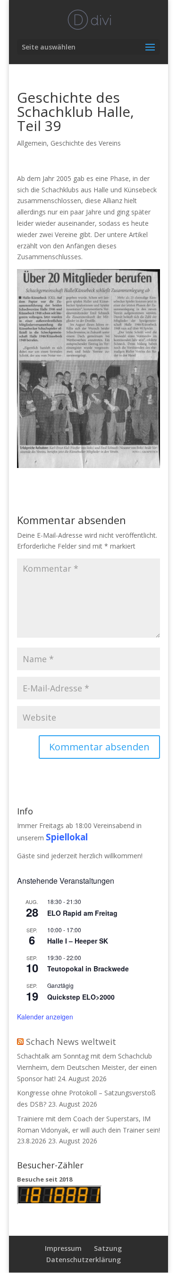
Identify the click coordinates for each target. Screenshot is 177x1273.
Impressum (63, 1248)
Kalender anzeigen (45, 1016)
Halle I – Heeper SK (77, 940)
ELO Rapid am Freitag (82, 913)
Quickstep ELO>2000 (81, 997)
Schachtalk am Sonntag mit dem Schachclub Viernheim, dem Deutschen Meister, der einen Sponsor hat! (87, 1067)
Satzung (108, 1248)
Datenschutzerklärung (83, 1259)
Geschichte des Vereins (86, 143)
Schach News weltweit (71, 1041)
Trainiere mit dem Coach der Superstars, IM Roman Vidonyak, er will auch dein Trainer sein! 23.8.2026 (88, 1130)
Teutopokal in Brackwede (88, 968)
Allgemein (32, 143)
